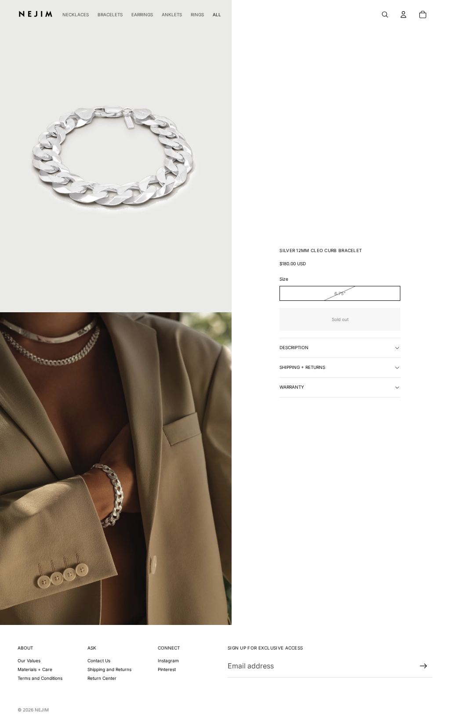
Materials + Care (35, 669)
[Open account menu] (403, 14)
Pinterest (167, 669)
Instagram (168, 660)
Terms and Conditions (40, 678)
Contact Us (98, 660)
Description (293, 347)
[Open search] (385, 14)
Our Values (29, 660)
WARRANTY (291, 387)
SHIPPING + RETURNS (302, 367)
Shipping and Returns (109, 669)
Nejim (42, 709)
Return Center (101, 678)
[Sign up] (423, 666)
